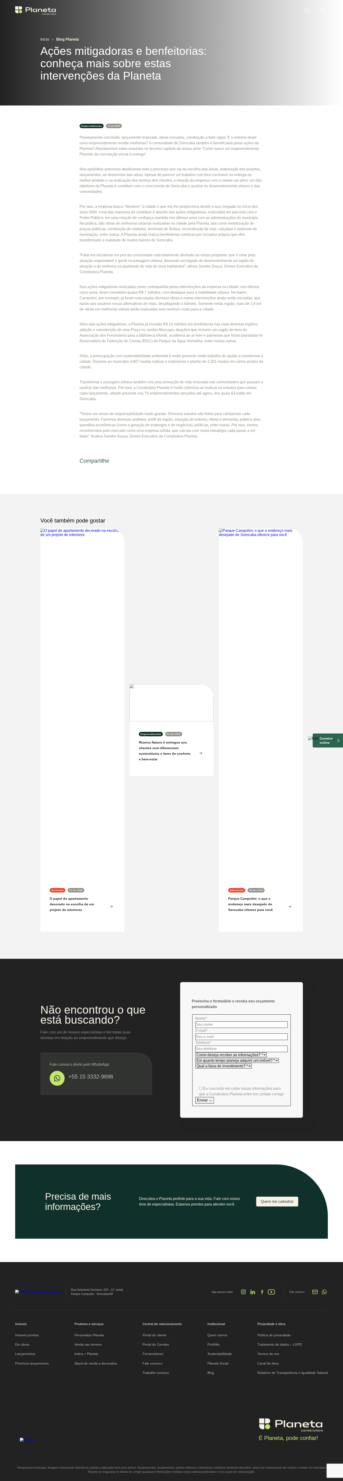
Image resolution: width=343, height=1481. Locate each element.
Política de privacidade (274, 1335)
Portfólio (213, 1344)
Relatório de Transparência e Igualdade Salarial (292, 1373)
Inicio (44, 39)
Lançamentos (25, 1354)
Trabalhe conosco (156, 1373)
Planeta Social (217, 1363)
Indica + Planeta (86, 1354)
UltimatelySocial (185, 1294)
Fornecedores (153, 1354)
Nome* (201, 1018)
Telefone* (203, 1043)
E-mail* (201, 1031)
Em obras (22, 1344)
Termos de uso (268, 1354)
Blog (210, 1373)
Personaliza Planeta (89, 1335)
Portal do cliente (154, 1335)
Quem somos (217, 1335)
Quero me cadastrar (277, 1201)
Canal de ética (268, 1363)
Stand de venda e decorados (95, 1363)
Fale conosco (152, 1363)
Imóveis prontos (27, 1335)
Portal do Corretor (156, 1344)
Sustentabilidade (219, 1354)
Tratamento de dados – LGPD (279, 1344)
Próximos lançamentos (32, 1363)
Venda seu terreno (88, 1344)
